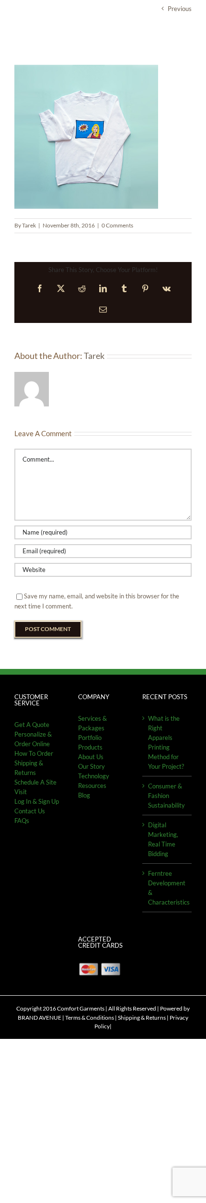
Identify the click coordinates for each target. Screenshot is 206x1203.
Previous (180, 8)
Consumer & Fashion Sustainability (166, 795)
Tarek (29, 225)
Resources (92, 785)
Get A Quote (31, 724)
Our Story (91, 766)
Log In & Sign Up (36, 801)
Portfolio (90, 737)
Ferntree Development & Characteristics (167, 887)
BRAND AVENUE (39, 1017)
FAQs (21, 820)
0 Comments (117, 225)
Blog (84, 795)
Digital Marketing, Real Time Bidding (163, 839)
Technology (93, 776)
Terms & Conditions (89, 1017)
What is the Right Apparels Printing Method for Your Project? (166, 742)
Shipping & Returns (142, 1017)
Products (90, 747)
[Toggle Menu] (184, 38)
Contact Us (29, 811)
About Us (90, 757)
